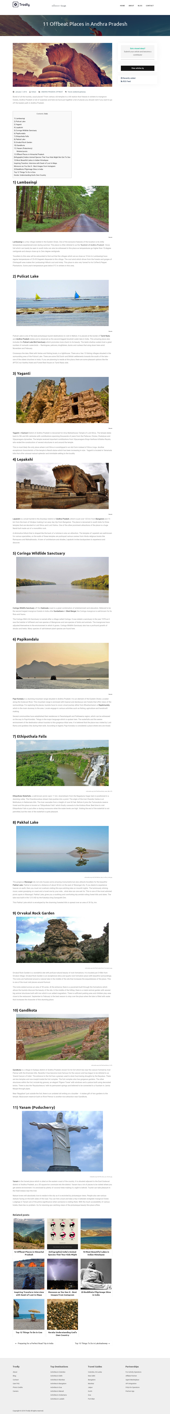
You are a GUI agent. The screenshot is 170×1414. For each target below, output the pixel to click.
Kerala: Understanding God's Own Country (30, 175)
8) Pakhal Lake (19, 139)
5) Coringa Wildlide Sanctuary (25, 130)
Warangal (28, 882)
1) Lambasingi (19, 118)
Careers (15, 1391)
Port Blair (91, 1399)
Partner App (130, 1391)
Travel (70, 92)
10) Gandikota (19, 145)
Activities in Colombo (57, 1372)
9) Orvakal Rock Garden (23, 142)
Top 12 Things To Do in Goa (24, 172)
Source (110, 237)
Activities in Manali (57, 1391)
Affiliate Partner (131, 1376)
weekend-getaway (79, 92)
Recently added (128, 78)
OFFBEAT (59, 92)
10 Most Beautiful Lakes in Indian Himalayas (31, 160)
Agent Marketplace (132, 1380)
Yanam (16, 1181)
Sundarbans (59, 611)
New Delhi (91, 1376)
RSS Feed (126, 81)
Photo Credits (18, 1387)
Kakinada (45, 608)
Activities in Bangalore (58, 1383)
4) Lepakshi (18, 127)
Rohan (33, 92)
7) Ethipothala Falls (21, 136)
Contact (150, 6)
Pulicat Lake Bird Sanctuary (34, 342)
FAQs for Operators (132, 1387)
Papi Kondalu (18, 699)
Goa (89, 1395)
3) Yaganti (18, 124)
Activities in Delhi (56, 1376)
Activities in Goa (56, 1387)
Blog (140, 6)
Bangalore (100, 519)
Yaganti (16, 433)
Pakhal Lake (18, 885)
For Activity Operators (133, 1372)
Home (122, 6)
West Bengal (71, 611)
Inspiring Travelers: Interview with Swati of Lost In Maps (35, 163)
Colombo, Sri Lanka (95, 1372)
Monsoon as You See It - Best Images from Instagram (34, 166)
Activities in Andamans (58, 1395)
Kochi (90, 1391)
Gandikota (17, 1070)
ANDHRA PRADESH (48, 92)
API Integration (131, 1383)
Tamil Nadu (105, 336)
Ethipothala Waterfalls (22, 796)
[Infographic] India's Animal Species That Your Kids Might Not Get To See (42, 157)
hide (45, 114)
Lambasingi (17, 242)
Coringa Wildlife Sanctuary (23, 608)
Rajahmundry (104, 705)
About (131, 6)
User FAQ (16, 1383)
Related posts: (22, 151)
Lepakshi (16, 519)
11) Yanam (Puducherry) (23, 148)
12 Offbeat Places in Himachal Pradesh (29, 154)
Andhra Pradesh (22, 339)
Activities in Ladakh (57, 1399)
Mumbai (91, 1383)
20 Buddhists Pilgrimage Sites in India (28, 169)
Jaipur (90, 1387)
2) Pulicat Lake (19, 121)
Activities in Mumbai (57, 1380)
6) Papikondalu (19, 133)
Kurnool (24, 433)
